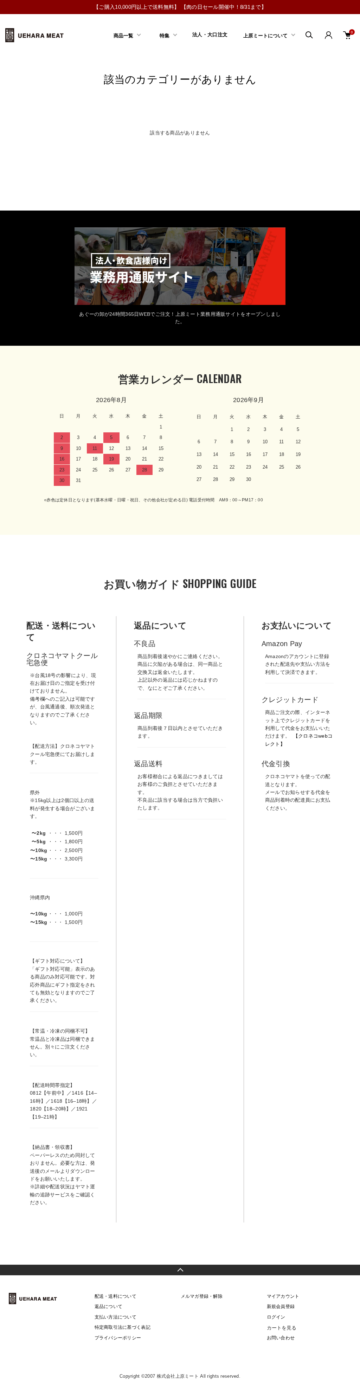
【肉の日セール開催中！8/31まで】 (223, 7)
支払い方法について (116, 1317)
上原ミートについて (265, 35)
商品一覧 (123, 35)
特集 (164, 35)
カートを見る (281, 1327)
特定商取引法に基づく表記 (122, 1327)
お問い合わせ (281, 1337)
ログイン (276, 1317)
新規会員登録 (281, 1306)
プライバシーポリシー (118, 1337)
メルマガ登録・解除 (202, 1296)
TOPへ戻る (180, 1270)
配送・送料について (116, 1296)
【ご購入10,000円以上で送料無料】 (136, 7)
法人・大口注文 (209, 34)
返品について (109, 1306)
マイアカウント (283, 1296)
